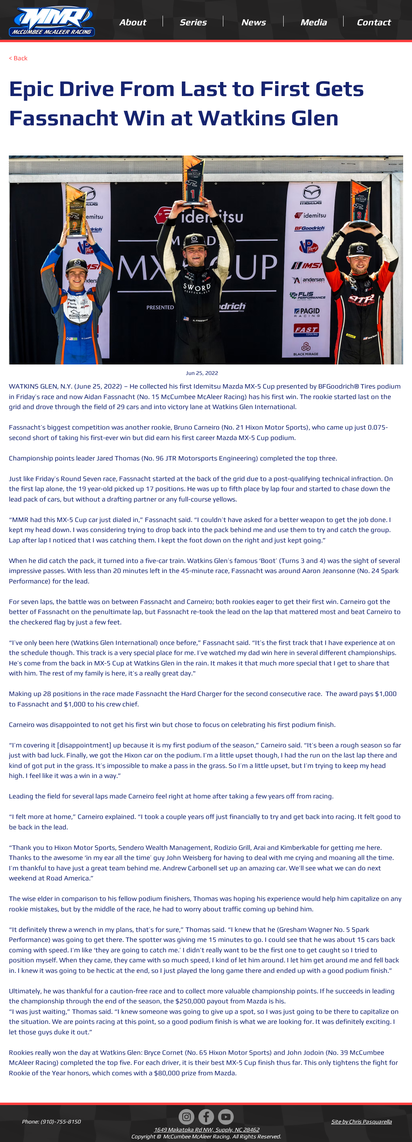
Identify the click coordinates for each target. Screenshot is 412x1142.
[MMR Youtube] (226, 1117)
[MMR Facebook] (206, 1117)
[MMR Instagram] (186, 1117)
